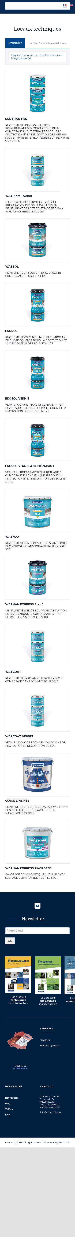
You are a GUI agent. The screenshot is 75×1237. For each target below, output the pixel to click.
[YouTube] (37, 906)
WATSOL (12, 266)
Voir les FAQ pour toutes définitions (48, 43)
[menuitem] (71, 5)
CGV (67, 1142)
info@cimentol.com (50, 1112)
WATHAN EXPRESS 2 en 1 (24, 604)
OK (10, 940)
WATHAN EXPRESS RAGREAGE (28, 868)
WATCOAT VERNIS (19, 736)
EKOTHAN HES (16, 118)
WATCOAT (13, 672)
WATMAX (12, 536)
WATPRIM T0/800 (18, 196)
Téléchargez (20, 1066)
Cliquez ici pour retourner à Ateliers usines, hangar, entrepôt (37, 57)
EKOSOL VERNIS (17, 398)
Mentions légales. (53, 1142)
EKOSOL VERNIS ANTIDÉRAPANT (30, 466)
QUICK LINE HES (17, 800)
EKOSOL (11, 331)
